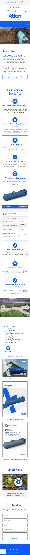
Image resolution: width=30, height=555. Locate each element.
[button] (27, 24)
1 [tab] (9, 500)
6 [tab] (17, 500)
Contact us (5, 235)
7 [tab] (19, 500)
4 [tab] (14, 500)
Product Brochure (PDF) (15, 379)
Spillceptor (15, 56)
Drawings (8, 351)
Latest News (15, 469)
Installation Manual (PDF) (15, 419)
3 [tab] (12, 500)
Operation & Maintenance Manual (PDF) (15, 459)
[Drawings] (8, 348)
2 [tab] (11, 500)
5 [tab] (16, 500)
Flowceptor (5, 56)
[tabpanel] (15, 486)
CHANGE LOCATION (13, 2)
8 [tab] (21, 500)
